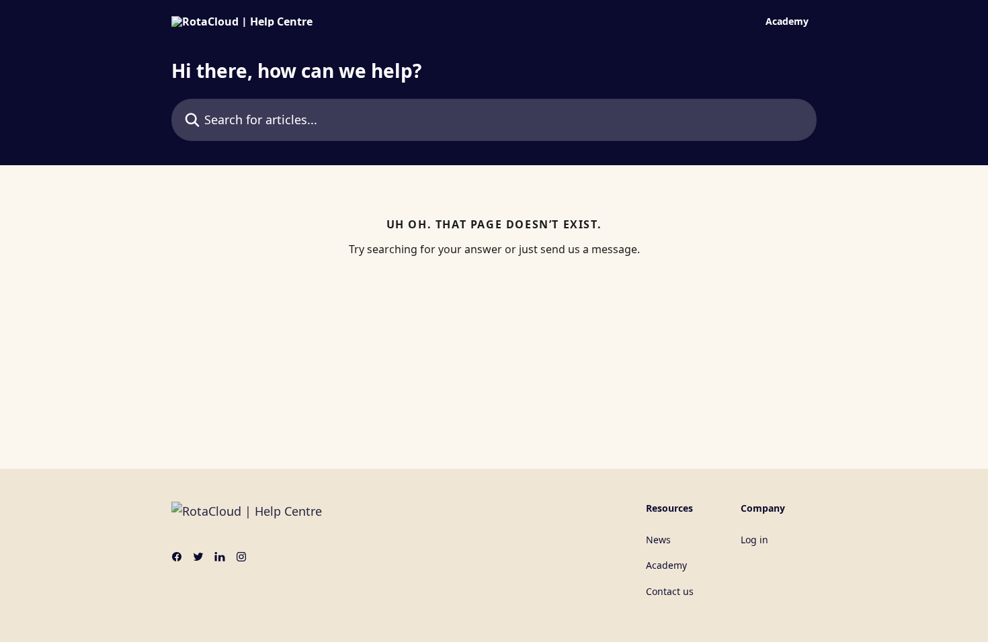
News (658, 539)
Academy (787, 21)
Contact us (670, 591)
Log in (754, 539)
